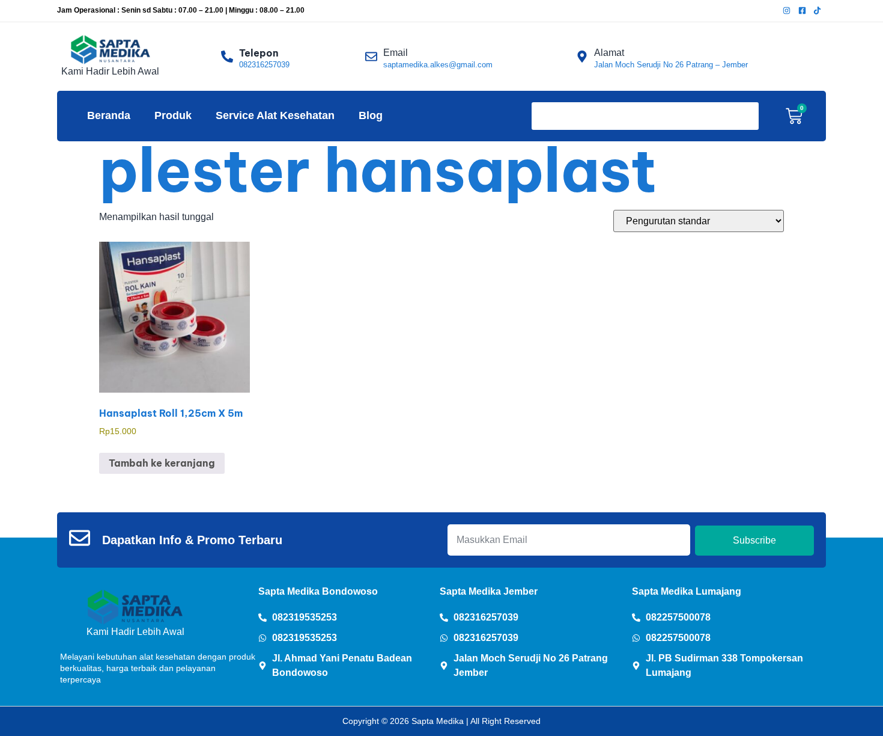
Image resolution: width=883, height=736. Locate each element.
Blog (371, 115)
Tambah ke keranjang (162, 463)
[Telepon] (227, 57)
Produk (173, 115)
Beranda (108, 115)
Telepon (259, 53)
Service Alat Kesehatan (275, 115)
